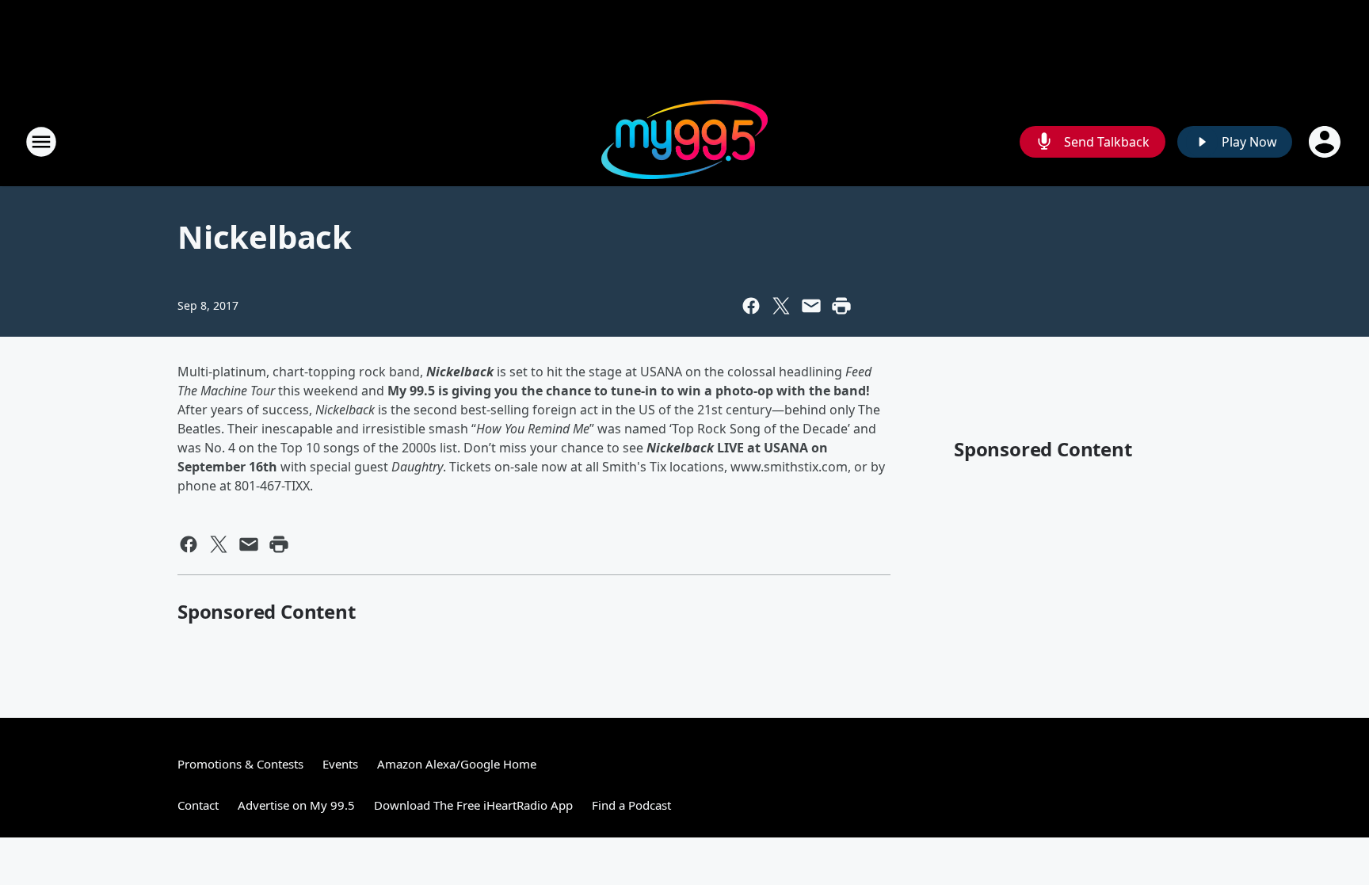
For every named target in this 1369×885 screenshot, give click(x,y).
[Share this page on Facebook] (751, 306)
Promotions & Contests (240, 764)
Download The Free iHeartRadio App (473, 805)
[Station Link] (684, 141)
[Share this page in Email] (811, 306)
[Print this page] (841, 306)
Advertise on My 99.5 (296, 805)
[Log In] (1326, 142)
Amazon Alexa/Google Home (456, 764)
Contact (198, 805)
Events (340, 764)
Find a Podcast (631, 805)
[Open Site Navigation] (41, 142)
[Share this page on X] (781, 306)
